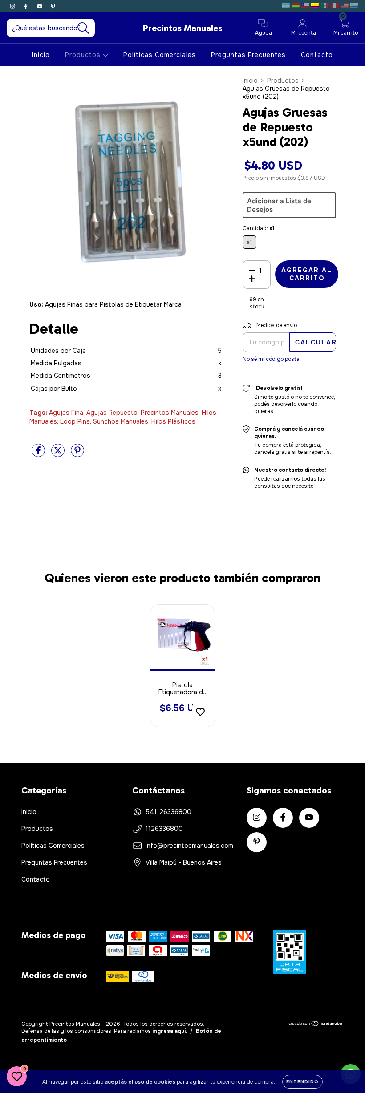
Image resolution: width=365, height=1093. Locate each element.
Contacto (317, 55)
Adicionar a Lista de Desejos (279, 205)
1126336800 (164, 829)
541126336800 (168, 812)
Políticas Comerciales (159, 55)
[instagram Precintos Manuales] (13, 6)
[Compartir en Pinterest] (77, 454)
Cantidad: (259, 228)
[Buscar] (83, 28)
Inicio (41, 55)
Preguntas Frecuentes (248, 55)
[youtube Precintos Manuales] (40, 6)
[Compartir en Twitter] (58, 454)
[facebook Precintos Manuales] (26, 6)
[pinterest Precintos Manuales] (53, 6)
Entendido (302, 1082)
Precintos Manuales (182, 28)
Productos (84, 55)
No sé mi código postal (272, 359)
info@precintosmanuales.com (189, 846)
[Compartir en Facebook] (39, 454)
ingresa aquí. (169, 1031)
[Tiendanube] (316, 1024)
